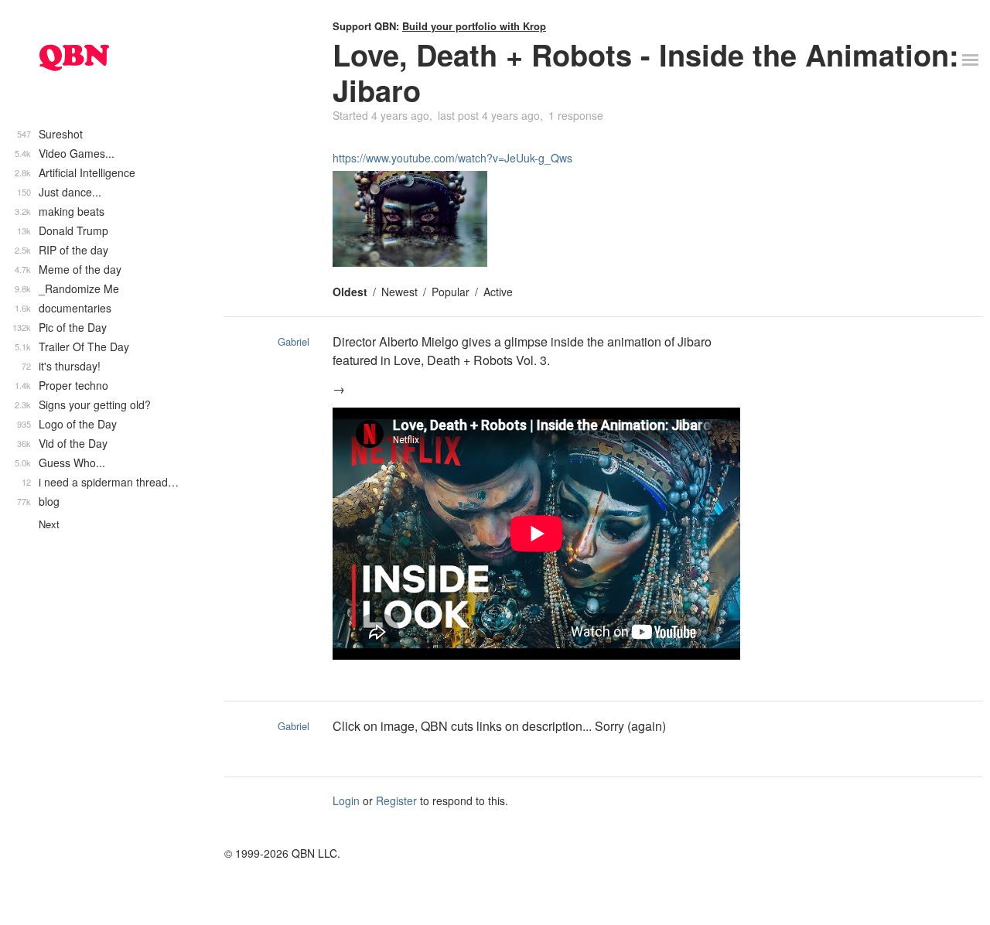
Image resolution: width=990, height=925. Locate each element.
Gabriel (293, 341)
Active (498, 291)
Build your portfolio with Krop (474, 26)
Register (396, 800)
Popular (450, 291)
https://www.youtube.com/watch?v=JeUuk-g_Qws (452, 158)
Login (346, 800)
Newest (399, 291)
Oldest (350, 291)
